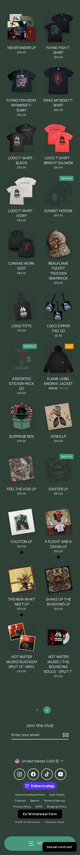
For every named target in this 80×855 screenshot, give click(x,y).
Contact (20, 800)
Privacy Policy (22, 806)
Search (34, 800)
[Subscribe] (65, 735)
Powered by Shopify (55, 822)
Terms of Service (54, 800)
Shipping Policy (57, 806)
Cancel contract (60, 847)
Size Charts (56, 794)
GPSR (39, 806)
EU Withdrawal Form (40, 814)
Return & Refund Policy (30, 794)
